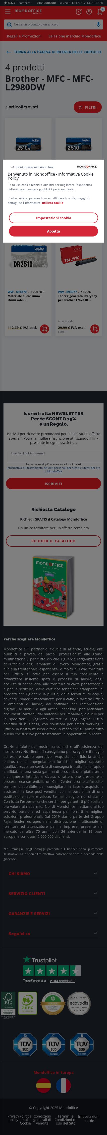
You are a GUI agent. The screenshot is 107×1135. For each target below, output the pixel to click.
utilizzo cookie (52, 202)
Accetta (53, 231)
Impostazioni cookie (53, 217)
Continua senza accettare (35, 167)
